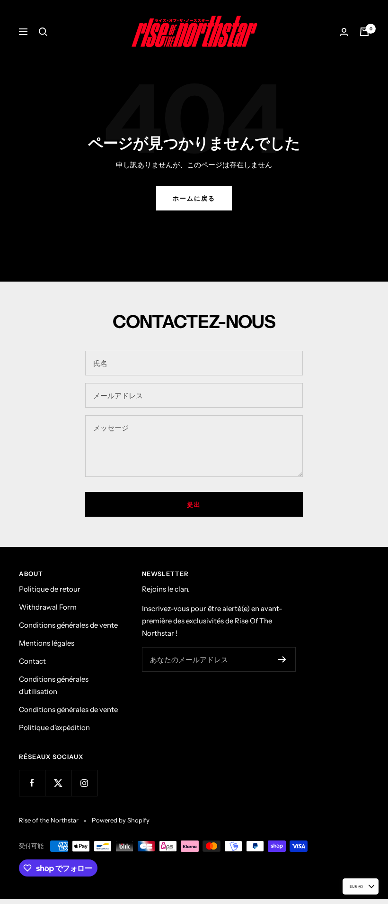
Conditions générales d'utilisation (53, 685)
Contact (32, 661)
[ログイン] (344, 32)
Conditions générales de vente (68, 625)
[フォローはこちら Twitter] (58, 783)
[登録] (282, 659)
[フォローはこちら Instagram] (84, 783)
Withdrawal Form (48, 607)
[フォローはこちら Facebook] (32, 783)
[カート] (364, 31)
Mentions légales (46, 643)
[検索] (43, 31)
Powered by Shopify (121, 820)
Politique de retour (49, 589)
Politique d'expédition (54, 727)
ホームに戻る (194, 198)
